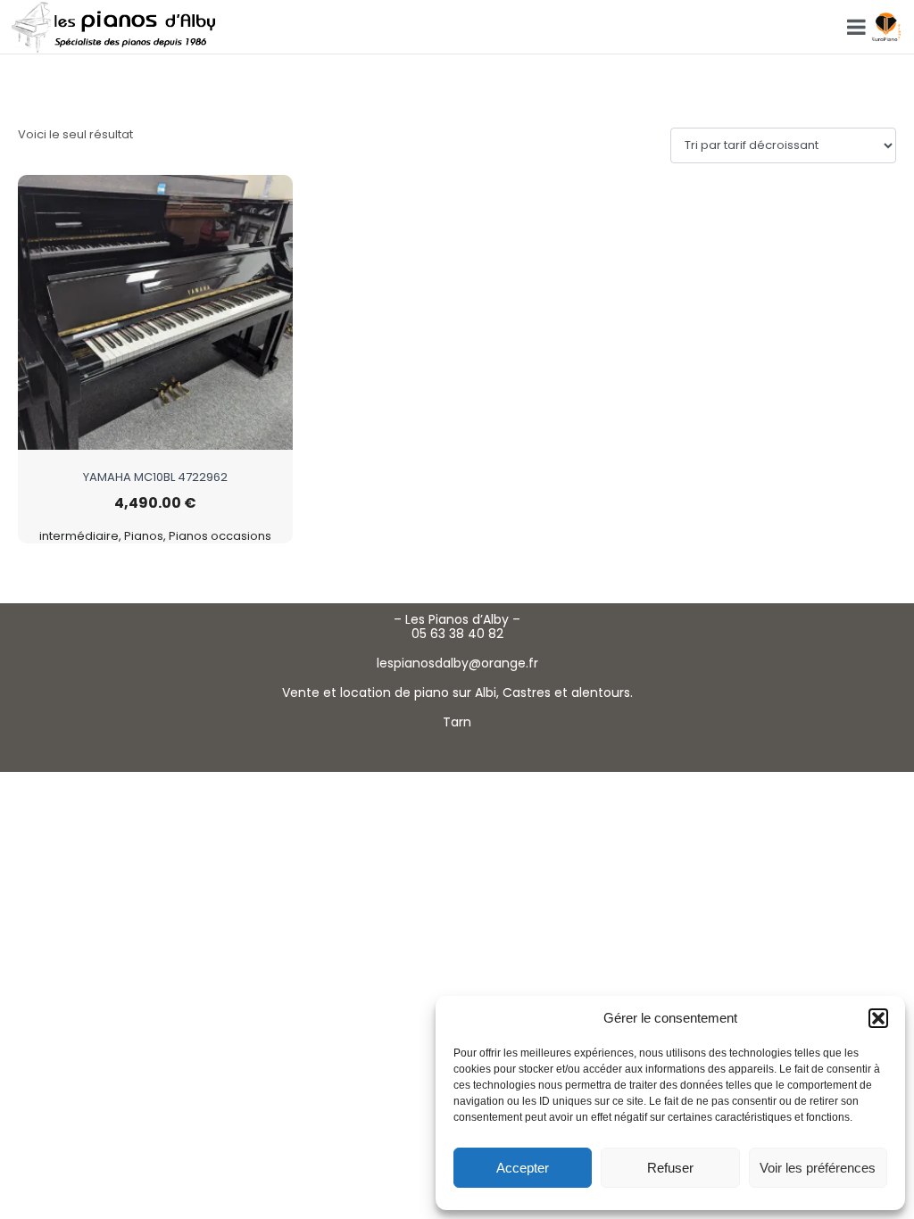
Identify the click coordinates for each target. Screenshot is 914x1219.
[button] (878, 1018)
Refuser (670, 1167)
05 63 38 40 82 (457, 634)
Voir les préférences (818, 1167)
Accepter (522, 1167)
